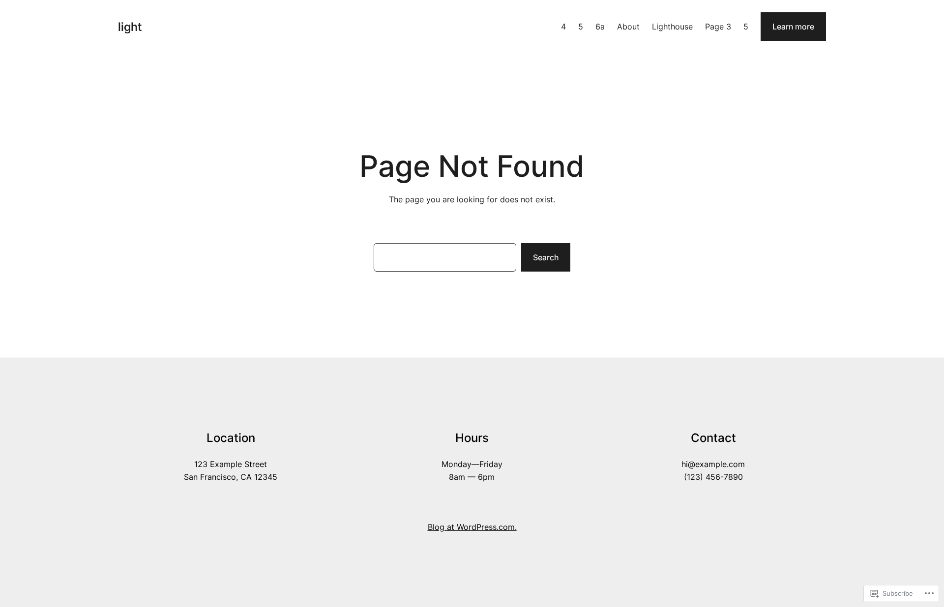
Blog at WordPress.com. (472, 527)
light (130, 27)
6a (600, 26)
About (628, 26)
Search (546, 257)
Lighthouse (672, 26)
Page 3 (718, 26)
